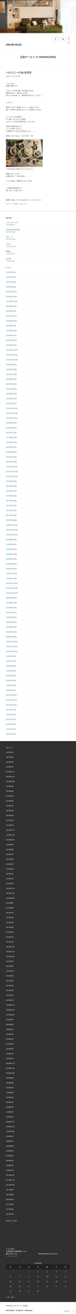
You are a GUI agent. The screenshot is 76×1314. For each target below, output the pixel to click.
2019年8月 (10, 603)
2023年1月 (10, 403)
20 (10, 1286)
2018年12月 (10, 642)
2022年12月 (10, 408)
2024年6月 (10, 321)
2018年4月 (10, 676)
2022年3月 (10, 452)
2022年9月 (10, 423)
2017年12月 (10, 695)
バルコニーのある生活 (18, 72)
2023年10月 (10, 360)
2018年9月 (10, 656)
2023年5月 (10, 384)
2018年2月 (10, 685)
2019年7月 (10, 608)
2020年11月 (10, 530)
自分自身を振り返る (13, 230)
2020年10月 (10, 535)
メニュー (68, 39)
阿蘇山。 (9, 251)
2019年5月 (10, 617)
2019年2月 (10, 632)
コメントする (23, 204)
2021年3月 (10, 510)
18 (56, 1281)
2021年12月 (10, 467)
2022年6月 (10, 437)
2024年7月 (10, 316)
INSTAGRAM (10, 1310)
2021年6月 (10, 496)
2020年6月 (10, 554)
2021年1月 (10, 520)
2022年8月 (10, 428)
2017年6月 (10, 724)
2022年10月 (10, 418)
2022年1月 (10, 462)
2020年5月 (10, 559)
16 (38, 1281)
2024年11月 (10, 296)
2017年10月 (10, 705)
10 (47, 1277)
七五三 (8, 244)
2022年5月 (10, 442)
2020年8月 (10, 544)
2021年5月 (10, 501)
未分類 (15, 204)
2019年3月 (10, 627)
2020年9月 (10, 539)
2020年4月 (10, 564)
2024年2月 (10, 340)
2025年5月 (10, 272)
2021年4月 (10, 505)
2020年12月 (10, 525)
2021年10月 (10, 476)
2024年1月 (10, 345)
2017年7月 (10, 719)
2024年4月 (10, 331)
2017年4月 (10, 729)
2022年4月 (10, 447)
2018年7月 (10, 661)
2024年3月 (10, 335)
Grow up (9, 237)
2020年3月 (10, 569)
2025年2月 (10, 282)
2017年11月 (10, 700)
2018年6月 (10, 666)
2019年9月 (10, 598)
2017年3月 (10, 734)
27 (10, 1291)
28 (20, 1291)
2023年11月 (10, 355)
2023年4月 (10, 389)
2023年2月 (10, 399)
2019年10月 (10, 593)
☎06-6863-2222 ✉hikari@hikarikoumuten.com (32, 1254)
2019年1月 (10, 637)
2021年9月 (10, 481)
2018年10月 (10, 651)
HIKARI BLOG (14, 44)
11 (56, 1277)
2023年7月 (10, 374)
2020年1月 (10, 578)
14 (20, 1281)
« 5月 (8, 1297)
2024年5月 (10, 326)
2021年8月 (10, 486)
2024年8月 (10, 311)
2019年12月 (10, 583)
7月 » (12, 1297)
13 (10, 1281)
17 (47, 1281)
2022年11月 (10, 413)
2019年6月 (10, 612)
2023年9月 (10, 365)
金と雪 (8, 259)
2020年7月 (10, 549)
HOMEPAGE (28, 1310)
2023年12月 (10, 350)
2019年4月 (10, 622)
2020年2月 (10, 574)
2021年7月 (10, 491)
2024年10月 (10, 301)
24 (47, 1286)
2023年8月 (10, 369)
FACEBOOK (19, 1310)
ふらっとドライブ (12, 222)
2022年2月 (10, 457)
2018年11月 (10, 646)
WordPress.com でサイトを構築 (17, 1306)
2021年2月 (10, 515)
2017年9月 (10, 710)
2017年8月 (10, 714)
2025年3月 (10, 277)
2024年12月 (10, 292)
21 (20, 1286)
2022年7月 (10, 433)
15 (29, 1281)
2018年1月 (10, 690)
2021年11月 (10, 471)
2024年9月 (10, 306)
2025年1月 (10, 287)
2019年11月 (10, 588)
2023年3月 (10, 394)
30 (38, 1291)
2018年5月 (10, 671)
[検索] (56, 39)
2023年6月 (10, 379)
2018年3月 (10, 680)
